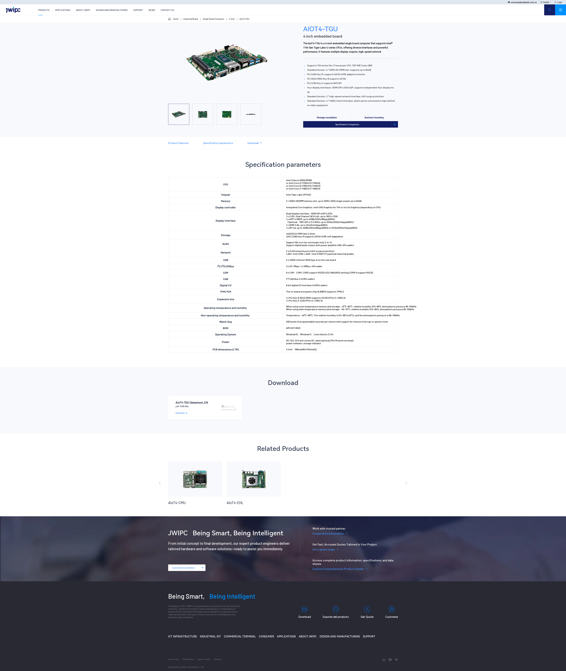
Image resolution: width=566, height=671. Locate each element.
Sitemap (217, 659)
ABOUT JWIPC (83, 10)
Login (559, 2)
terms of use (173, 659)
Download (253, 143)
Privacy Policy (188, 659)
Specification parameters (218, 143)
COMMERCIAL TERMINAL (240, 636)
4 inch (232, 19)
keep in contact (204, 659)
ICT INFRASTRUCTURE (182, 636)
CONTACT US (167, 10)
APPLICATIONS (62, 10)
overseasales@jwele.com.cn (524, 2)
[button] (212, 98)
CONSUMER (266, 636)
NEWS (152, 10)
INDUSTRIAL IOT (210, 636)
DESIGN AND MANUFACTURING (112, 10)
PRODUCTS (44, 10)
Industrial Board (190, 19)
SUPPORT (138, 10)
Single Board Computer (213, 19)
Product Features (178, 143)
